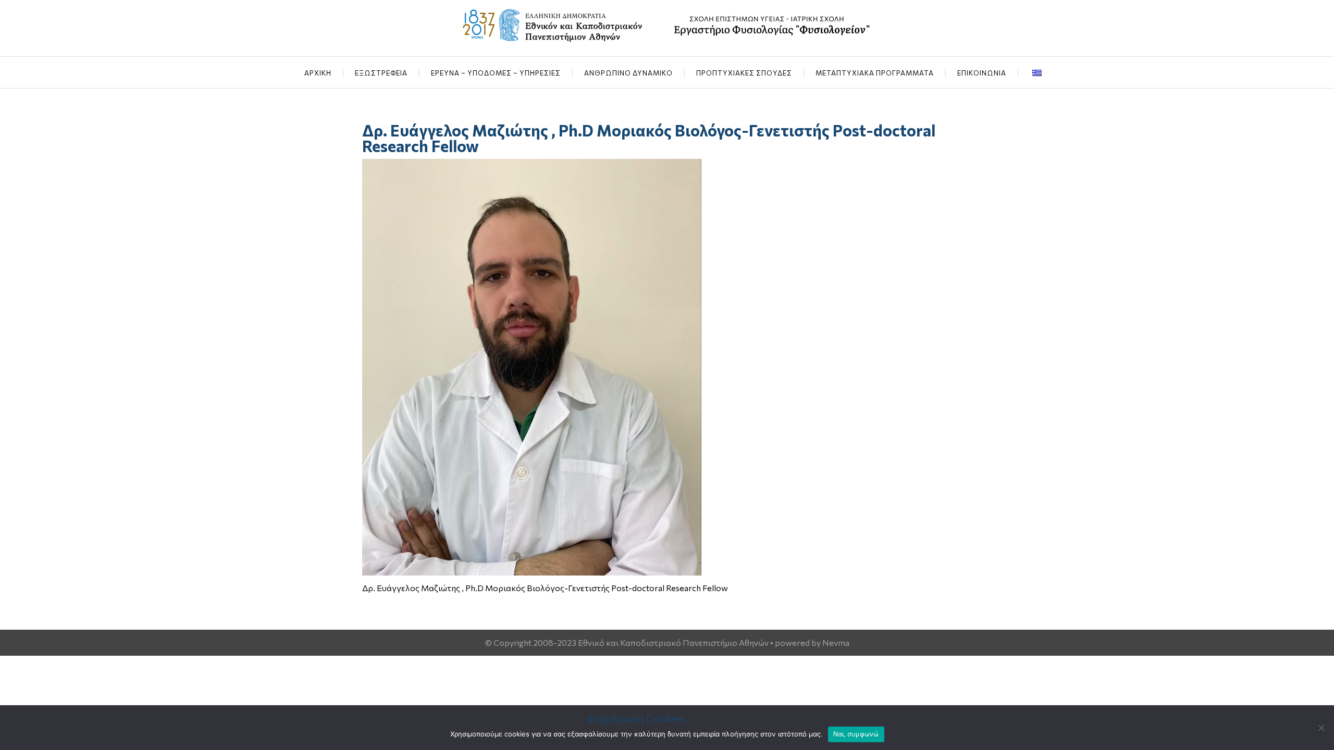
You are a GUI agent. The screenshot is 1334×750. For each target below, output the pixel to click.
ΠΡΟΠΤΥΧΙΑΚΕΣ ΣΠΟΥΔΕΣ (744, 73)
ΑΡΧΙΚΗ (317, 73)
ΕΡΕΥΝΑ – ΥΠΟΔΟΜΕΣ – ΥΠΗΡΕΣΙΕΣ (496, 73)
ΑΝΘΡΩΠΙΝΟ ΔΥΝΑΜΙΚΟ (628, 73)
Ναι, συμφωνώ (856, 734)
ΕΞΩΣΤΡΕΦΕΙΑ (381, 73)
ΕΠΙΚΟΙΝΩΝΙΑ (981, 73)
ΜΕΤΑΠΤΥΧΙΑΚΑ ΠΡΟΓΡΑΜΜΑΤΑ (875, 73)
